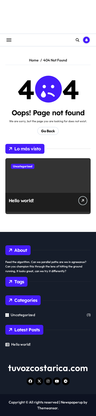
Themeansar (47, 408)
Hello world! (21, 200)
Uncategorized (22, 166)
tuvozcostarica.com (48, 367)
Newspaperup (72, 402)
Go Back (48, 131)
